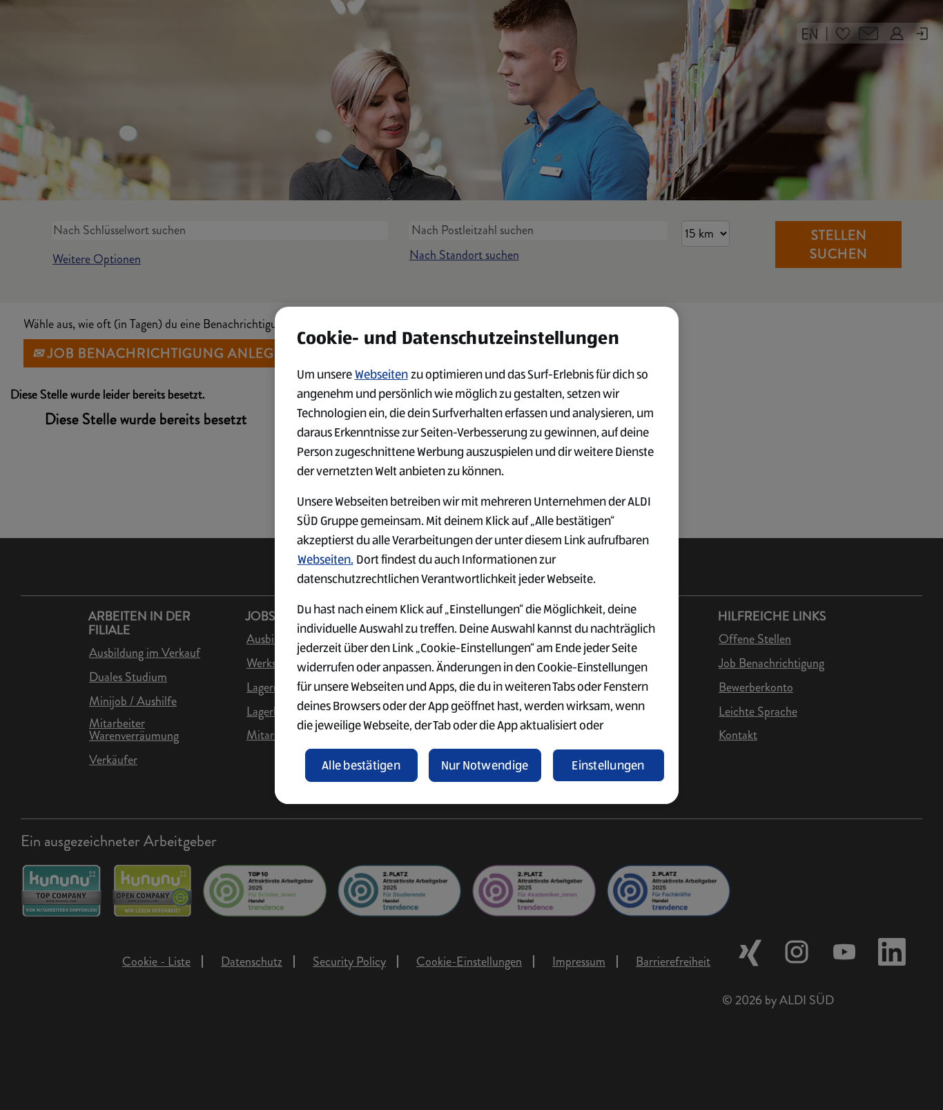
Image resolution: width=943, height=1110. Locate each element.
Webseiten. (325, 559)
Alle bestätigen (361, 765)
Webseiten (381, 374)
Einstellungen (608, 765)
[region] (477, 555)
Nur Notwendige (485, 765)
